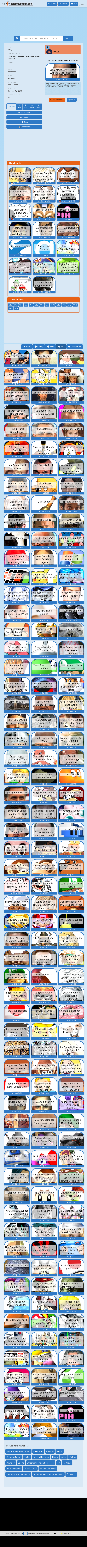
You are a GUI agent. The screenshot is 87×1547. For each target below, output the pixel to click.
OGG (38, 108)
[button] (55, 1533)
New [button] (52, 346)
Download (11, 106)
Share (26, 122)
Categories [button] (76, 346)
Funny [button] (40, 346)
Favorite (26, 117)
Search (67, 38)
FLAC (32, 108)
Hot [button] (62, 346)
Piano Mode (26, 127)
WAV (25, 108)
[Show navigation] (82, 4)
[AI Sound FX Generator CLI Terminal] (25, 1533)
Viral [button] (28, 346)
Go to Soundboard (56, 100)
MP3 (19, 108)
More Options (25, 112)
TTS (20, 1533)
